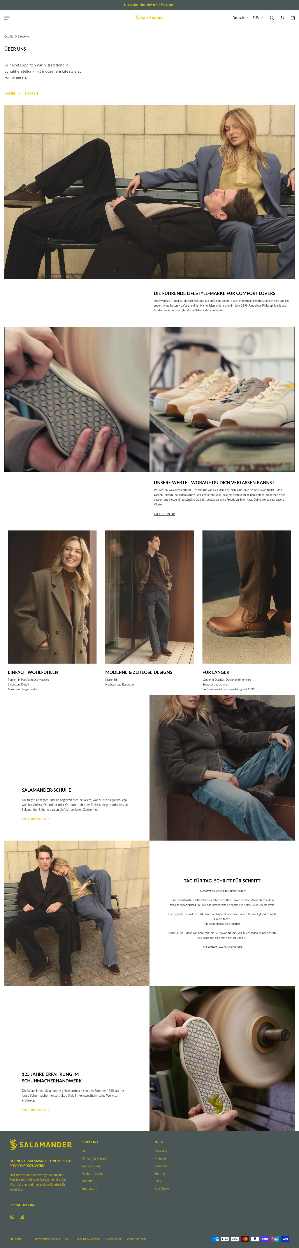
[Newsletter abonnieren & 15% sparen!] (149, 4)
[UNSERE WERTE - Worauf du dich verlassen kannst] (222, 499)
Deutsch (15, 1239)
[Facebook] (22, 1217)
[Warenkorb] (293, 18)
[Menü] (6, 18)
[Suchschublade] (272, 18)
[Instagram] (12, 1217)
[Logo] (149, 18)
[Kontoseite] (282, 18)
